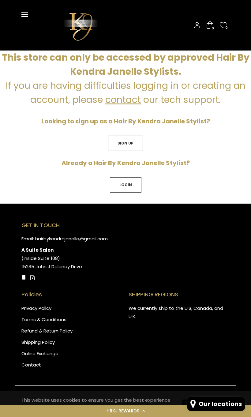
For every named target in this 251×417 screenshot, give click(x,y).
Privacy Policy (36, 308)
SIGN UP (125, 143)
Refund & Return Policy (47, 331)
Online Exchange (39, 353)
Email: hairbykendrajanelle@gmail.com (64, 238)
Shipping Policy (38, 342)
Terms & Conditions (43, 319)
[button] (125, 411)
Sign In (197, 25)
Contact (31, 365)
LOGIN (125, 184)
